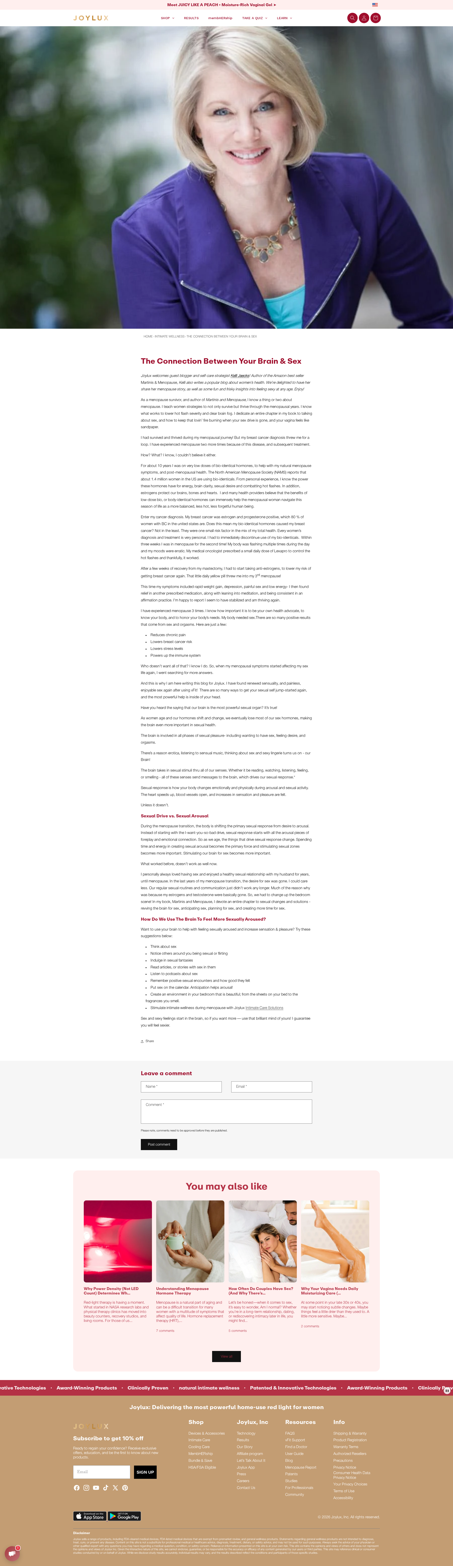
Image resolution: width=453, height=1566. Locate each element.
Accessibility (343, 1498)
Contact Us (246, 1488)
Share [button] (150, 1041)
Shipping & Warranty (349, 1433)
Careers (243, 1481)
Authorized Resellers (349, 1454)
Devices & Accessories (207, 1433)
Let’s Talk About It (251, 1460)
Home (148, 336)
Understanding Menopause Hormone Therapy (182, 1290)
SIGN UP (145, 1472)
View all (226, 1356)
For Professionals (299, 1488)
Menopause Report (300, 1467)
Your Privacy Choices (350, 1484)
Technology (246, 1433)
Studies (291, 1481)
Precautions (343, 1460)
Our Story (244, 1447)
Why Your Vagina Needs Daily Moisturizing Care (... (329, 1290)
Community (294, 1495)
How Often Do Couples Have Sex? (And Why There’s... (261, 1290)
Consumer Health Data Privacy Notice (351, 1475)
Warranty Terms (345, 1447)
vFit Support (295, 1440)
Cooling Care (199, 1447)
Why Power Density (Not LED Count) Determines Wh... (111, 1290)
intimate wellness (170, 336)
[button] (352, 18)
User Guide (294, 1454)
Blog (289, 1460)
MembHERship (201, 1454)
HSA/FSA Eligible (202, 1467)
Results (243, 1440)
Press (241, 1474)
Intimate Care (199, 1440)
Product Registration (350, 1440)
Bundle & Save (200, 1460)
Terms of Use (343, 1491)
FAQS (290, 1433)
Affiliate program (250, 1454)
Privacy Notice (344, 1467)
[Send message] (12, 1553)
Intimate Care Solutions (264, 1008)
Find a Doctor (296, 1447)
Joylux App (246, 1467)
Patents (291, 1474)
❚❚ (447, 1390)
